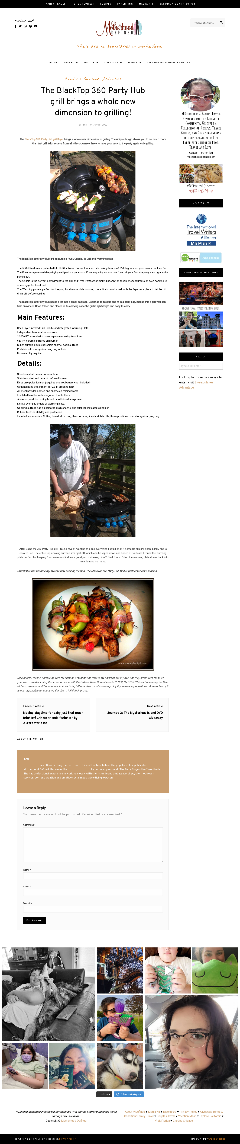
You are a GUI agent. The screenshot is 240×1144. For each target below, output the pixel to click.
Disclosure (169, 1111)
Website (27, 903)
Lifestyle (111, 62)
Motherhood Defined (73, 1120)
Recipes (105, 4)
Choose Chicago (183, 1120)
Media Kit (146, 4)
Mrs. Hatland (31, 765)
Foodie (89, 62)
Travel (69, 62)
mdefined (48, 951)
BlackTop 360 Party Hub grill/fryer (44, 139)
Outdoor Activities (102, 79)
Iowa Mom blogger (79, 769)
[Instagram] (91, 1037)
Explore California (210, 1116)
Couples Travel (166, 1116)
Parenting (125, 4)
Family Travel (55, 4)
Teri (85, 124)
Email (27, 886)
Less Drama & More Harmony (169, 62)
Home (54, 62)
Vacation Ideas (187, 1116)
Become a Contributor (177, 4)
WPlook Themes (216, 1139)
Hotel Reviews (83, 4)
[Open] (48, 994)
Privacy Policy (188, 1111)
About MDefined (135, 1111)
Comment (29, 824)
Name (27, 870)
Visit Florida (162, 1120)
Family (133, 62)
